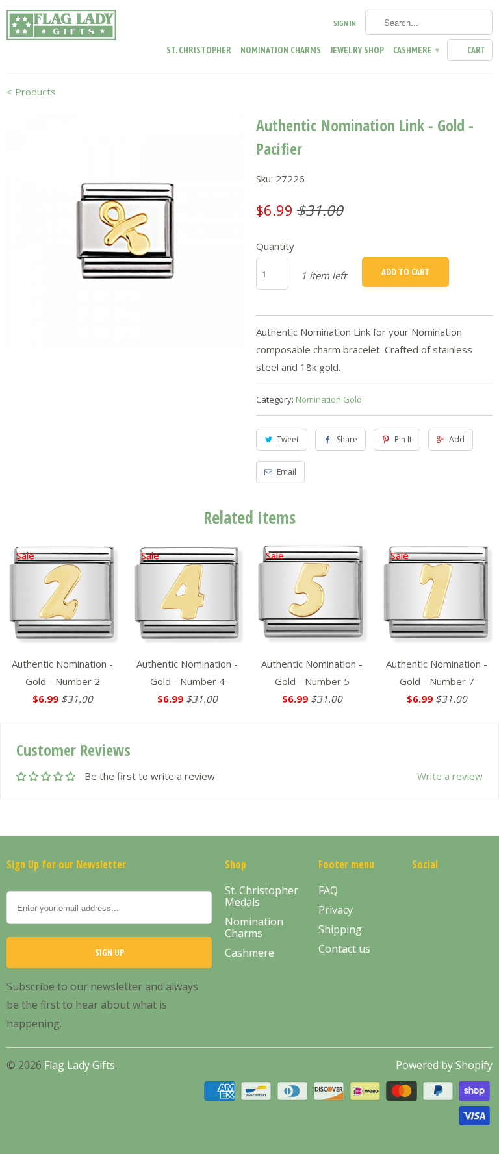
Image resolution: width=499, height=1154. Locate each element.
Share (347, 439)
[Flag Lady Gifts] (62, 27)
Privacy (335, 910)
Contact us (344, 949)
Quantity (275, 246)
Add (457, 439)
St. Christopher (198, 50)
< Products (31, 91)
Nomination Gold (329, 399)
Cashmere (415, 50)
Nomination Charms (280, 50)
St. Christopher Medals (261, 896)
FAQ (328, 890)
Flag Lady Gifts (79, 1065)
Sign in (344, 23)
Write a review (450, 776)
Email (286, 471)
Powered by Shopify (444, 1065)
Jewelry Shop (357, 50)
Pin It (403, 439)
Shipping (340, 929)
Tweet (288, 439)
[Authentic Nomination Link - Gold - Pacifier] (124, 232)
